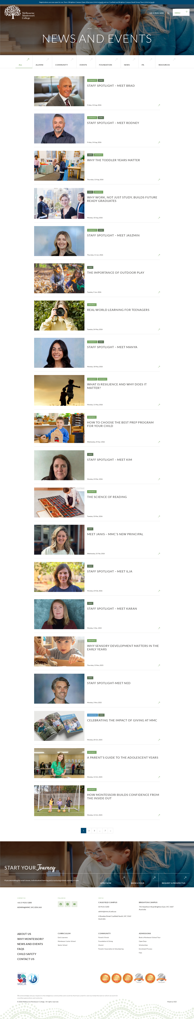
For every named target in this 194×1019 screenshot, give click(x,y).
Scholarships (143, 945)
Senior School (62, 945)
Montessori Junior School (67, 941)
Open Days (143, 941)
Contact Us (25, 959)
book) (101, 2)
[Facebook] (61, 904)
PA (143, 65)
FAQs (20, 949)
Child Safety (26, 954)
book (152, 2)
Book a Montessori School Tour (150, 937)
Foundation (105, 65)
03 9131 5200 (103, 907)
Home (90, 28)
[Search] (168, 12)
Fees (140, 953)
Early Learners (63, 937)
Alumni (39, 65)
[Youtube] (74, 904)
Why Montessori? (30, 939)
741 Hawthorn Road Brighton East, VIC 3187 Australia (156, 908)
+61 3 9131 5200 (156, 13)
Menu (177, 13)
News (127, 65)
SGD (175, 1002)
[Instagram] (68, 904)
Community (61, 65)
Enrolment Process (145, 949)
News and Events (30, 944)
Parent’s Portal (103, 937)
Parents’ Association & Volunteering (110, 949)
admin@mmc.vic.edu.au (29, 907)
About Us (24, 934)
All (20, 65)
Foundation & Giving (105, 941)
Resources (164, 65)
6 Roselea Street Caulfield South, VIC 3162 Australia (114, 917)
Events (83, 65)
